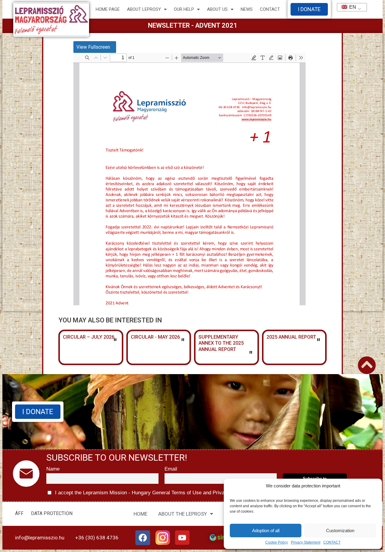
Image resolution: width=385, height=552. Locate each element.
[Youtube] (182, 537)
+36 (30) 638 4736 (97, 538)
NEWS (247, 9)
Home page (108, 9)
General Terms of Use (177, 493)
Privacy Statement (305, 542)
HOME (140, 514)
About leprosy (144, 9)
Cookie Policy (276, 542)
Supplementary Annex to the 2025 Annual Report (221, 343)
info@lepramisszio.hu (39, 538)
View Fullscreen (93, 47)
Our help (184, 9)
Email (171, 469)
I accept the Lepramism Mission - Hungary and (150, 493)
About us (217, 9)
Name (53, 469)
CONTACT (331, 542)
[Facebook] (142, 537)
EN (350, 7)
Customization (340, 530)
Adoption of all (265, 530)
